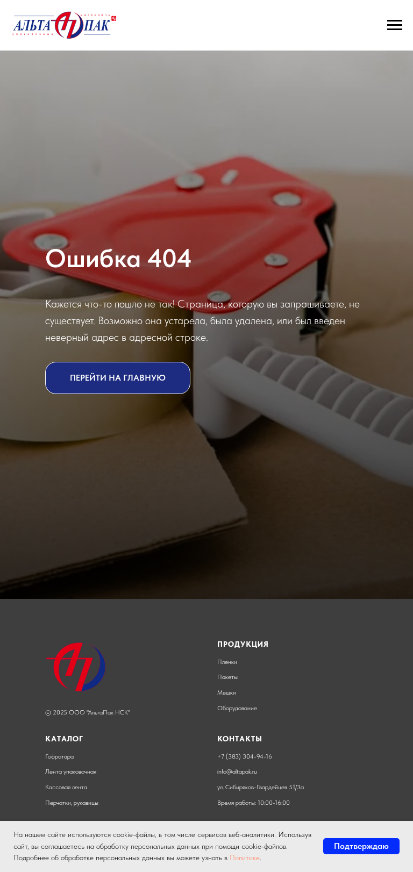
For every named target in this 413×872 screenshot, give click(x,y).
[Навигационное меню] (394, 25)
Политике (245, 857)
